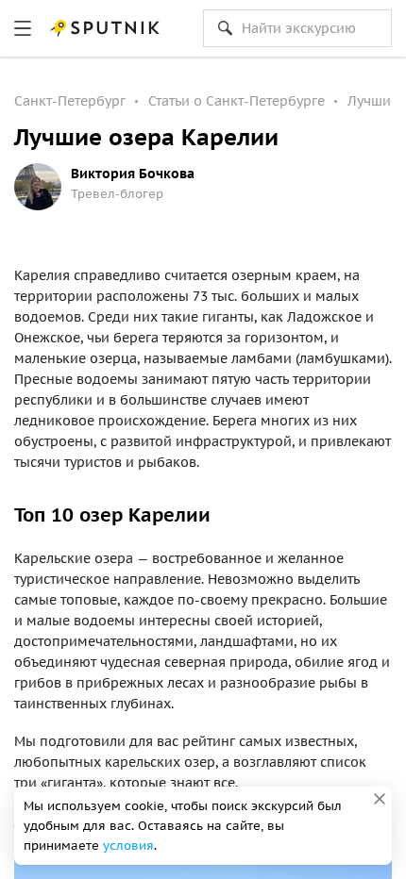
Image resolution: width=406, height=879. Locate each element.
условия (128, 846)
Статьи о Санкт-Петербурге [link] (236, 100)
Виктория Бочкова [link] (133, 173)
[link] (22, 28)
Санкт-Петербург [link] (70, 100)
